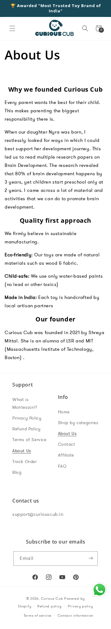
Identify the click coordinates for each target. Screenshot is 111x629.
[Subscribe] (90, 558)
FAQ (62, 466)
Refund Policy (26, 429)
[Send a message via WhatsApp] (99, 589)
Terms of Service (29, 439)
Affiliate (66, 455)
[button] (12, 28)
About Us (21, 450)
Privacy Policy (26, 418)
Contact (66, 444)
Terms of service (37, 616)
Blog (16, 472)
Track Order (24, 461)
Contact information (75, 616)
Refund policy (49, 606)
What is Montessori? (24, 403)
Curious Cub (52, 599)
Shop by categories (78, 422)
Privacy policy (80, 606)
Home (64, 412)
